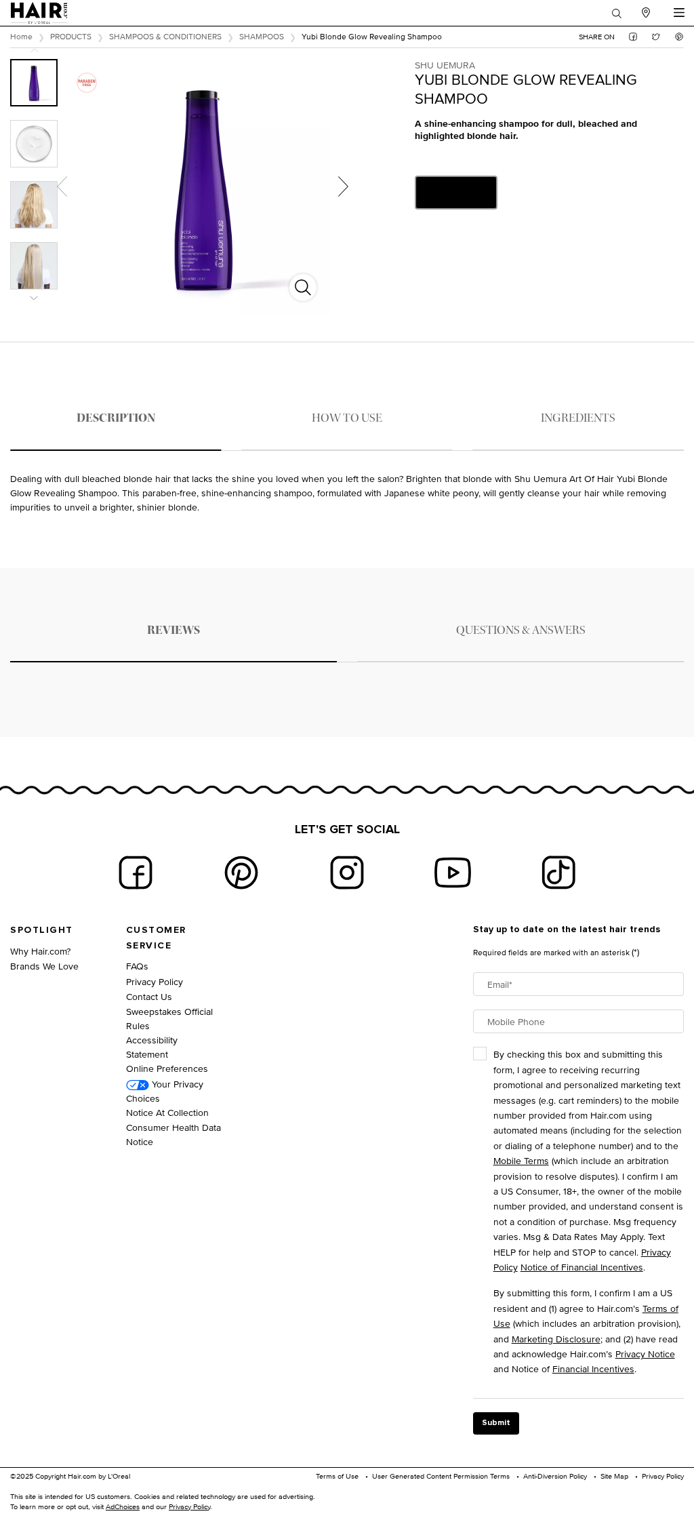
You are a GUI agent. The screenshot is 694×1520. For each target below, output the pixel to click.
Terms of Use (337, 1476)
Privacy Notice (645, 1353)
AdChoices (123, 1506)
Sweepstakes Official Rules (169, 1018)
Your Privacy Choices (164, 1090)
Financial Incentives (593, 1368)
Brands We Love (44, 965)
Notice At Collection (167, 1112)
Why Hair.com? (40, 950)
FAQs (137, 965)
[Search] (616, 13)
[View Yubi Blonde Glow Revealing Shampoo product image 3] (34, 205)
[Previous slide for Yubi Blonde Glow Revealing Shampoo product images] (62, 186)
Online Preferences (167, 1068)
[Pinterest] (241, 872)
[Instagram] (347, 872)
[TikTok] (558, 872)
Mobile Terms (521, 1160)
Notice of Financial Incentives (581, 1266)
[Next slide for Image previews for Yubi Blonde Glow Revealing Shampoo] (34, 297)
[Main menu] (679, 13)
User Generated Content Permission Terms (441, 1476)
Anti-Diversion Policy (555, 1476)
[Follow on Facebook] (135, 872)
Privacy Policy (154, 981)
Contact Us (149, 996)
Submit (496, 1423)
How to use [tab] (347, 418)
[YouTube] (453, 872)
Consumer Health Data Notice (173, 1134)
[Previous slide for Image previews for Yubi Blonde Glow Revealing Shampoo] (34, 50)
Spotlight (41, 930)
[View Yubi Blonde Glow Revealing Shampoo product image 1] (34, 82)
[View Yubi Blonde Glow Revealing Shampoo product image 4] (34, 266)
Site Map (614, 1476)
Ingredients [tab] (578, 418)
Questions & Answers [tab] (521, 630)
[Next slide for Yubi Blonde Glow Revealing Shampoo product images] (343, 186)
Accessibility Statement (152, 1046)
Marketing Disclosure (556, 1338)
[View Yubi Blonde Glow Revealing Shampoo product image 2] (34, 144)
